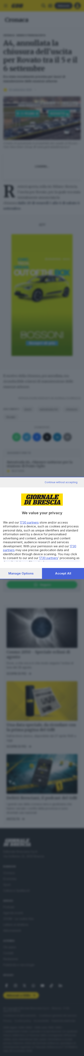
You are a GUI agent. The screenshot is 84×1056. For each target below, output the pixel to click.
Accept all (63, 573)
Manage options (21, 573)
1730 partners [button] (29, 522)
